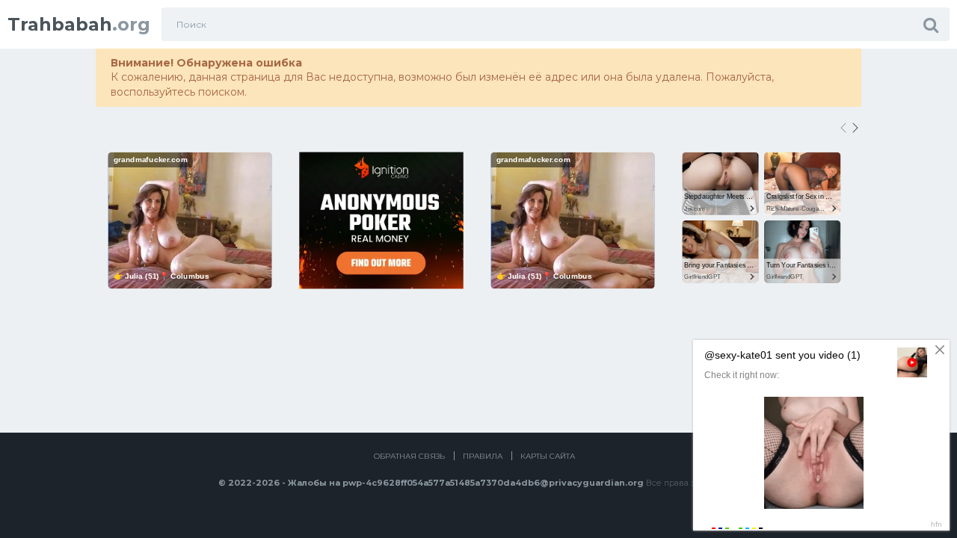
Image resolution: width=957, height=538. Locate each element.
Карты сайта (547, 456)
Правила (482, 456)
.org (78, 24)
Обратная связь (409, 456)
